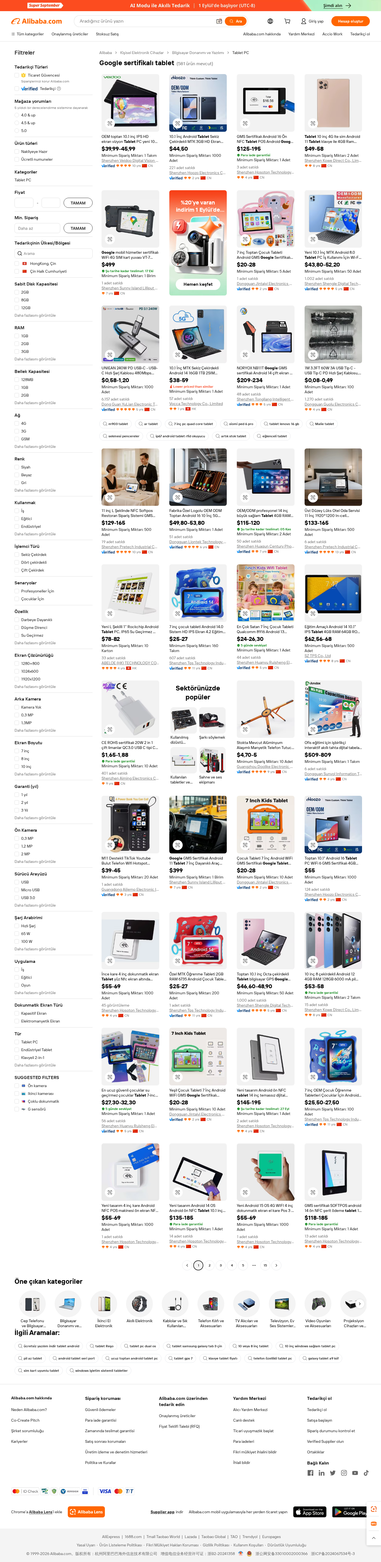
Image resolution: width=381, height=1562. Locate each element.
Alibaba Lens (40, 1512)
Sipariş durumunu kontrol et (331, 1431)
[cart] (288, 22)
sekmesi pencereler (123, 436)
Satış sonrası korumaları (105, 1441)
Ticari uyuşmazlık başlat (253, 1431)
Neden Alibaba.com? (29, 1409)
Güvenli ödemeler (100, 1409)
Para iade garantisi (100, 1420)
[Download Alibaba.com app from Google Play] (351, 1511)
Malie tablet (324, 424)
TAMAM (78, 203)
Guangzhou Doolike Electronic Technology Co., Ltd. (266, 766)
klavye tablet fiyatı (223, 1358)
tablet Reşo (104, 1346)
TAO (234, 1536)
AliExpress (111, 1536)
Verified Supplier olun (325, 1441)
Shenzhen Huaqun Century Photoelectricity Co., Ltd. (266, 546)
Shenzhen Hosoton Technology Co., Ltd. (266, 172)
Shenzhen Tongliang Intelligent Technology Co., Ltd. (266, 399)
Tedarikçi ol (317, 1409)
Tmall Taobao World (163, 1536)
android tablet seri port (76, 1358)
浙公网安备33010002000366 (281, 1553)
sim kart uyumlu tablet (41, 1371)
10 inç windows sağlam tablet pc (310, 1346)
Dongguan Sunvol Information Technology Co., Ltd (333, 774)
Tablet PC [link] (240, 52)
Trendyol (249, 1536)
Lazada (191, 1536)
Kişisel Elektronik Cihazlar (142, 52)
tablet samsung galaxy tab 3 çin (197, 1346)
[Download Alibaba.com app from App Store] (310, 1511)
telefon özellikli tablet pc (273, 1358)
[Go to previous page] (187, 1265)
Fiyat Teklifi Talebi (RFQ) (179, 1426)
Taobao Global (213, 1536)
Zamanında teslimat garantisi (109, 1431)
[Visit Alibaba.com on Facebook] (310, 1473)
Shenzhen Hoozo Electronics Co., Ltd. (198, 172)
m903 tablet (118, 424)
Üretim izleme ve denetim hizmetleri (116, 1452)
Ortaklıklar (315, 1452)
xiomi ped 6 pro (241, 424)
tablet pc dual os (143, 1346)
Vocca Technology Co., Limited (196, 403)
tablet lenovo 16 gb (284, 424)
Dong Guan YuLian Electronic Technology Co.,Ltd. (130, 404)
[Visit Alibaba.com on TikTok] (366, 1473)
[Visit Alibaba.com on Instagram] (344, 1473)
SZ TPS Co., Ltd (318, 655)
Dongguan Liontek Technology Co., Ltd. (198, 542)
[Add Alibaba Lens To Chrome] (86, 1511)
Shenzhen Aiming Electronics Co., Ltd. (130, 778)
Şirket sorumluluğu (27, 1431)
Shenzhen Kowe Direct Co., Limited (333, 160)
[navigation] (54, 660)
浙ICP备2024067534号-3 (333, 1553)
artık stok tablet (233, 436)
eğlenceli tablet (274, 436)
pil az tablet (33, 1358)
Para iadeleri (243, 1441)
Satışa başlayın (319, 1420)
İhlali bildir (241, 1462)
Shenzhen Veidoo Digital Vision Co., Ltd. (130, 160)
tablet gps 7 (183, 1358)
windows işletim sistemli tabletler (101, 1371)
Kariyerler (19, 1441)
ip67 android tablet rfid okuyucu (180, 436)
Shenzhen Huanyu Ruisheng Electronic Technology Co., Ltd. (266, 662)
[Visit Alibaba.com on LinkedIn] (321, 1473)
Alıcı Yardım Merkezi (250, 1409)
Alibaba (105, 52)
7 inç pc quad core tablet (193, 424)
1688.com (133, 1536)
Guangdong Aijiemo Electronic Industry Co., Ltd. (130, 889)
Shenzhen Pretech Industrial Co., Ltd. (130, 547)
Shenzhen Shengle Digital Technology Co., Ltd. (333, 283)
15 (265, 1265)
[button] (219, 21)
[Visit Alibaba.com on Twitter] (332, 1473)
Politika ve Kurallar (100, 1462)
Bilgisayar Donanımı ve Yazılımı (198, 52)
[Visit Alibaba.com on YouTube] (355, 1473)
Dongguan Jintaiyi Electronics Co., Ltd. (266, 283)
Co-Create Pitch (25, 1420)
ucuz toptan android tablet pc (134, 1358)
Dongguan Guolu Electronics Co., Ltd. (333, 404)
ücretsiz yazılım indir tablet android (51, 1346)
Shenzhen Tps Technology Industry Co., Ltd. (198, 663)
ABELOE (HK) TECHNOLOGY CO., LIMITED (130, 663)
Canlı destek (244, 1420)
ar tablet (151, 424)
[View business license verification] (240, 1553)
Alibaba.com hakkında (31, 1398)
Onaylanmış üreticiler (177, 1416)
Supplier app (163, 1512)
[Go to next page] (276, 1265)
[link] (373, 1509)
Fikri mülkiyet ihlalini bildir (255, 1452)
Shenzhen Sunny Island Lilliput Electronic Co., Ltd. (130, 288)
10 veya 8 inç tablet (253, 1346)
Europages (271, 1536)
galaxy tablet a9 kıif (323, 1358)
